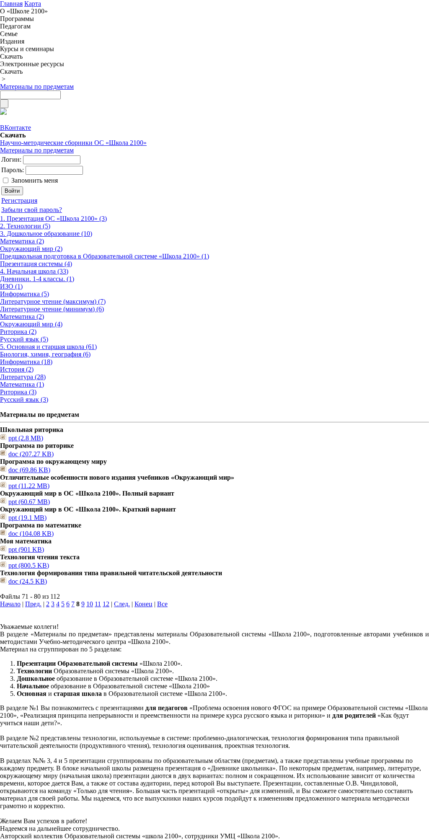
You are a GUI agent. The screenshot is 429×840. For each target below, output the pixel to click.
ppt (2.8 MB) (25, 438)
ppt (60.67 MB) (29, 501)
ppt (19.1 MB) (27, 517)
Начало (10, 603)
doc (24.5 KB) (27, 581)
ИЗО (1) (11, 286)
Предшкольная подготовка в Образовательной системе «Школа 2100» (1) (104, 256)
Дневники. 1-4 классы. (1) (37, 278)
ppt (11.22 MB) (28, 485)
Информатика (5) (24, 293)
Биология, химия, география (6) (45, 354)
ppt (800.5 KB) (28, 565)
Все (162, 603)
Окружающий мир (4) (31, 324)
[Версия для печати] (3, 112)
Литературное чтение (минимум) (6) (52, 309)
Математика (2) (22, 241)
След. (122, 603)
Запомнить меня (34, 180)
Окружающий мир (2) (31, 248)
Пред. (33, 603)
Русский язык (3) (24, 399)
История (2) (17, 369)
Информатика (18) (26, 361)
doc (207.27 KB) (31, 453)
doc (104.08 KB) (31, 533)
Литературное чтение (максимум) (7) (53, 301)
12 (106, 603)
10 (89, 603)
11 (98, 603)
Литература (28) (23, 376)
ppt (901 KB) (26, 549)
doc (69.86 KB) (29, 469)
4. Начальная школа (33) (34, 271)
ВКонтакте (15, 127)
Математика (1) (22, 384)
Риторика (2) (18, 331)
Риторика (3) (18, 391)
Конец (143, 603)
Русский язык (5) (24, 339)
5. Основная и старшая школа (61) (48, 346)
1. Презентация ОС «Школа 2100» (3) (53, 218)
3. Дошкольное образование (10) (46, 233)
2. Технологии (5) (25, 226)
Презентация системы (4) (36, 263)
